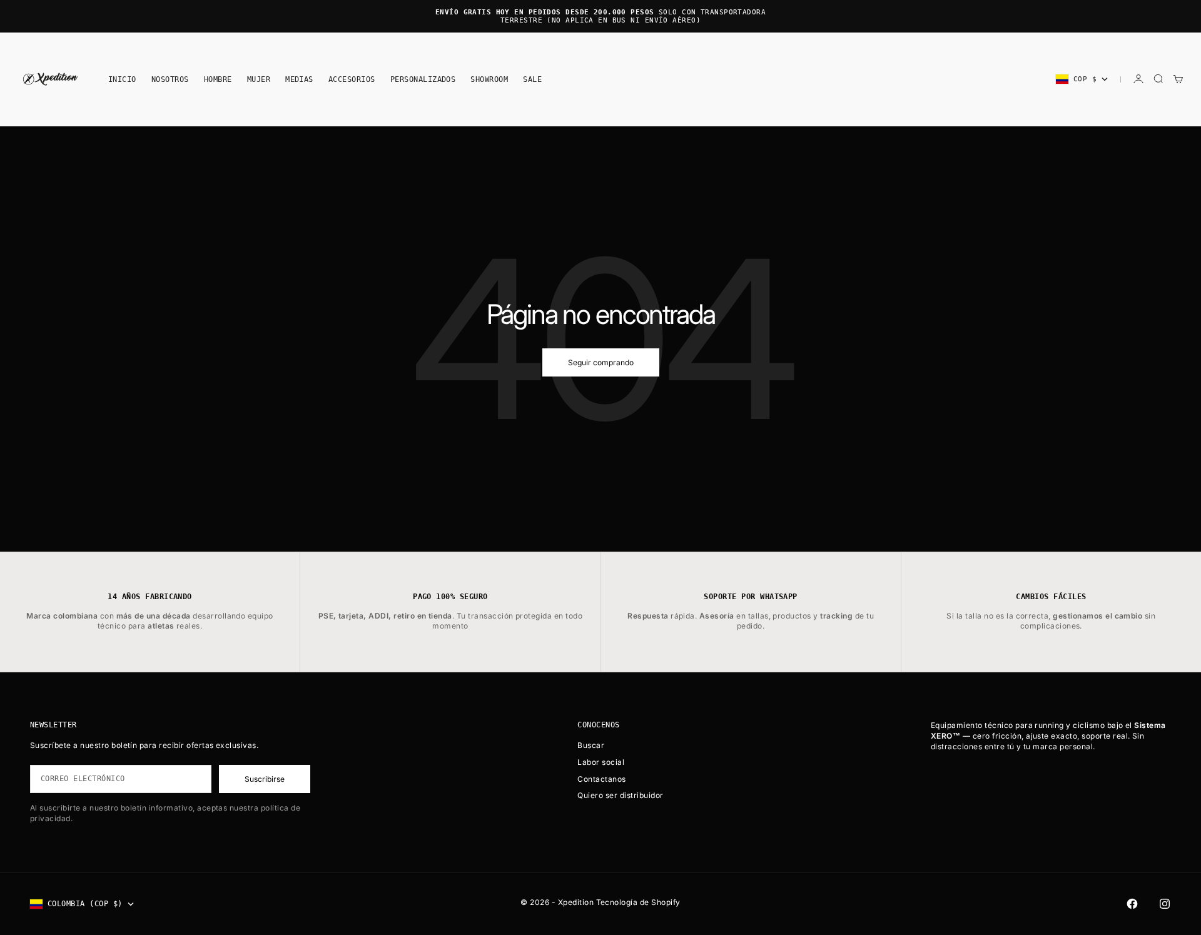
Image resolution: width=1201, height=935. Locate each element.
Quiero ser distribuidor (620, 795)
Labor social (600, 762)
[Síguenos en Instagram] (1164, 903)
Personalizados (423, 78)
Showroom (489, 78)
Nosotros (170, 78)
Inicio (122, 78)
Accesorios (351, 78)
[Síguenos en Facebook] (1132, 903)
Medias (299, 78)
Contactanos (601, 779)
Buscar (590, 745)
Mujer (258, 78)
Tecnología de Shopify (638, 902)
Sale (532, 78)
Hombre (218, 78)
